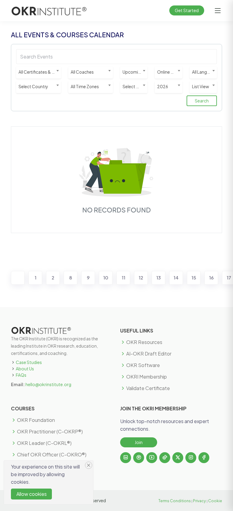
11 (123, 277)
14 (176, 277)
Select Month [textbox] (135, 86)
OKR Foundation (36, 420)
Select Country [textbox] (33, 86)
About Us (25, 368)
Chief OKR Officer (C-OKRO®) (51, 454)
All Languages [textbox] (204, 72)
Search (202, 100)
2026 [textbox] (162, 86)
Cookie (215, 500)
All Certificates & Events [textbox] (40, 72)
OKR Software (143, 365)
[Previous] (18, 278)
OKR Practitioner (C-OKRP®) (50, 431)
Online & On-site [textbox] (169, 72)
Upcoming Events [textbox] (135, 72)
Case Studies (29, 362)
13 (158, 277)
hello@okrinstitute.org (48, 384)
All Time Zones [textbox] (85, 86)
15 (193, 277)
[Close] (88, 465)
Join (139, 442)
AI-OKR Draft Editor (148, 353)
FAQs (21, 375)
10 (105, 277)
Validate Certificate (148, 388)
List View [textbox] (200, 86)
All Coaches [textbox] (82, 72)
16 (211, 277)
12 (141, 277)
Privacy (199, 500)
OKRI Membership (146, 376)
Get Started (187, 10)
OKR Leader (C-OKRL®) (44, 443)
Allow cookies (31, 494)
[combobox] (38, 72)
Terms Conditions (174, 500)
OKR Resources (144, 342)
